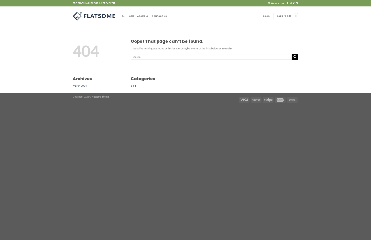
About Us (143, 16)
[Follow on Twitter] (294, 3)
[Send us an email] (297, 3)
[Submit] (295, 57)
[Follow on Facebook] (288, 3)
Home (131, 16)
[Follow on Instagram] (291, 3)
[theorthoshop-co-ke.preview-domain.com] (94, 16)
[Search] (123, 16)
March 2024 (80, 85)
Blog (133, 85)
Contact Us (159, 16)
